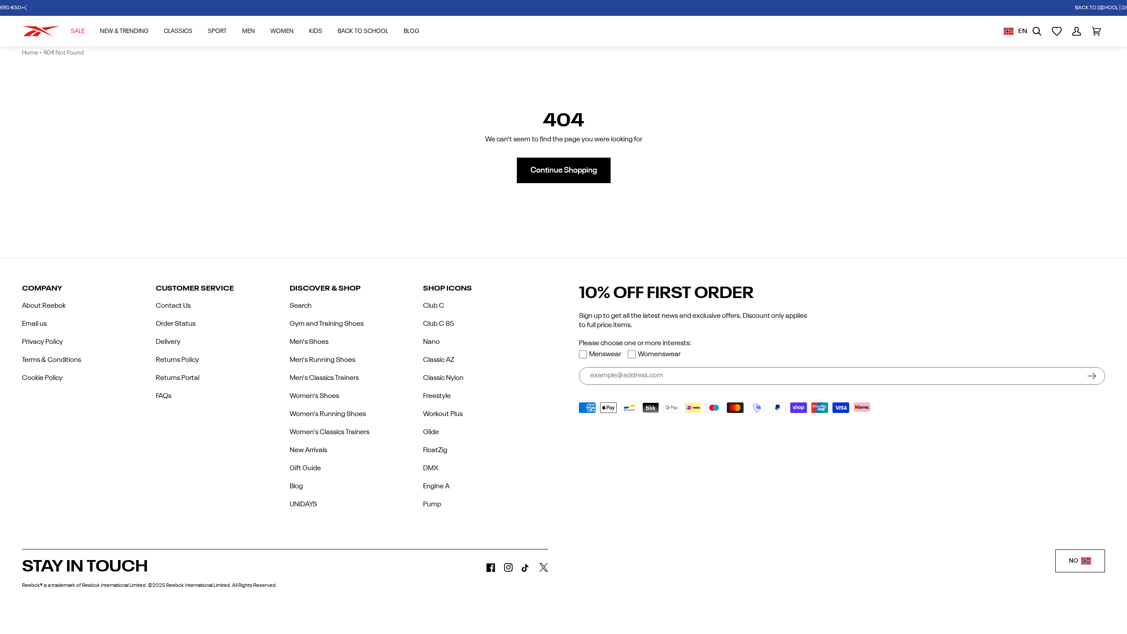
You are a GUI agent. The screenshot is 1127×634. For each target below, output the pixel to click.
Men (248, 31)
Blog (296, 486)
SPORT (217, 31)
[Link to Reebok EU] (41, 31)
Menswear (605, 354)
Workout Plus (443, 414)
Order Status (175, 324)
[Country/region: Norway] (1008, 31)
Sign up (1092, 376)
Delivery (168, 342)
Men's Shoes (309, 342)
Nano (431, 342)
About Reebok (44, 306)
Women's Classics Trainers (329, 432)
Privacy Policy (42, 342)
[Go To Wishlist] (1056, 31)
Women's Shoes (314, 396)
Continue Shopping (563, 170)
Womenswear (659, 354)
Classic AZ (438, 360)
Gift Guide (305, 468)
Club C (433, 306)
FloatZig (435, 450)
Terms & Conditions (51, 360)
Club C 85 (438, 324)
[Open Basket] (1096, 31)
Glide (431, 432)
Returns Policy (177, 360)
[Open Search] (1036, 31)
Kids (315, 31)
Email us (34, 324)
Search (301, 306)
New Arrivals (308, 450)
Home (30, 53)
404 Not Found (63, 53)
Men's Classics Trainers (324, 378)
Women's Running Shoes (328, 414)
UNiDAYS (303, 504)
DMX (430, 468)
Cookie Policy (42, 378)
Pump (432, 504)
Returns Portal (177, 378)
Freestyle (437, 396)
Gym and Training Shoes (327, 324)
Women (282, 31)
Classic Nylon (443, 378)
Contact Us (173, 306)
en (1022, 31)
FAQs (163, 396)
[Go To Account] (1076, 31)
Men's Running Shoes (322, 360)
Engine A (436, 486)
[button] (25, 8)
